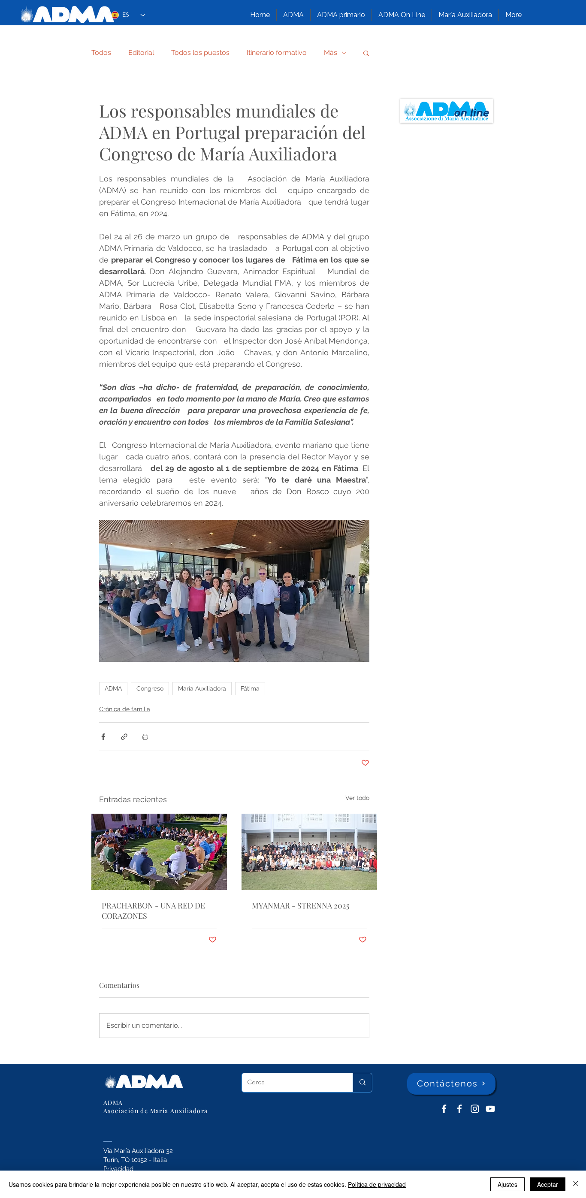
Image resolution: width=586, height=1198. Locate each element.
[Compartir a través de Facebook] (103, 737)
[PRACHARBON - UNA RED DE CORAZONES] (159, 852)
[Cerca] (362, 1082)
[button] (293, 15)
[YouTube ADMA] (490, 1108)
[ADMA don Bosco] (444, 1108)
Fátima (250, 688)
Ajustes (507, 1184)
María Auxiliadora (202, 688)
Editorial (141, 52)
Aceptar (547, 1184)
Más (330, 52)
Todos (101, 52)
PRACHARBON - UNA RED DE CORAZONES (153, 910)
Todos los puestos (200, 52)
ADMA (113, 688)
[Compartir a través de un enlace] (124, 737)
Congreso (149, 688)
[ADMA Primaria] (459, 1108)
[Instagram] (474, 1108)
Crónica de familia (124, 709)
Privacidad (118, 1169)
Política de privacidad (377, 1184)
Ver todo (357, 797)
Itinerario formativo (277, 52)
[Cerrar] (576, 1184)
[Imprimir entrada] (145, 737)
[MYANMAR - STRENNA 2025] (309, 852)
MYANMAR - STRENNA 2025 (300, 905)
